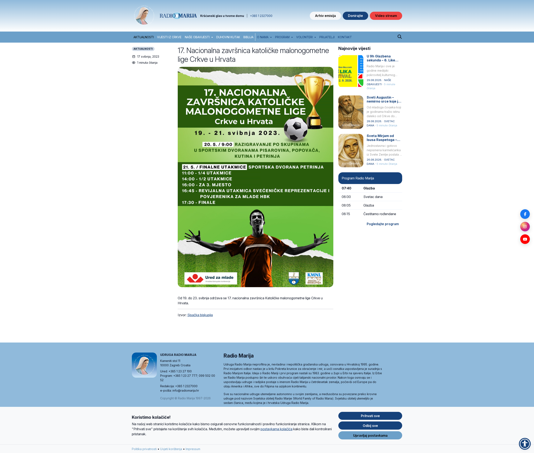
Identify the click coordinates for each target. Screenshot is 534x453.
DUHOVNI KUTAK (228, 37)
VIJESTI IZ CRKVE (169, 37)
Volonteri (304, 37)
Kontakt (345, 37)
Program (282, 37)
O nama (262, 37)
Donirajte (355, 16)
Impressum (193, 449)
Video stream (386, 16)
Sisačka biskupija (200, 315)
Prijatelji (327, 37)
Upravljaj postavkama (370, 435)
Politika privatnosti (144, 449)
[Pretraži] (399, 36)
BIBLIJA (248, 37)
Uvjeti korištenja (171, 449)
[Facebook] (525, 214)
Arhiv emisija (325, 16)
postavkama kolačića (276, 429)
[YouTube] (525, 239)
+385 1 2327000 (261, 16)
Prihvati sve (370, 416)
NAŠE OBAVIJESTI (197, 37)
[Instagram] (525, 226)
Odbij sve (370, 426)
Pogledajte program (383, 224)
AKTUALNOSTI (144, 37)
